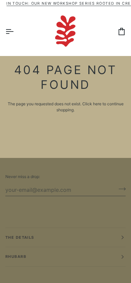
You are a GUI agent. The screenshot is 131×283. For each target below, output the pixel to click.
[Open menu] (15, 31)
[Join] (120, 188)
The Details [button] (19, 237)
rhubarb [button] (15, 256)
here (97, 103)
